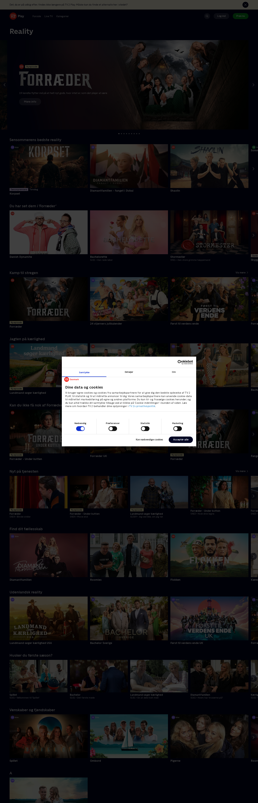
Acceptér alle (180, 439)
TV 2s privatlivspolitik (142, 406)
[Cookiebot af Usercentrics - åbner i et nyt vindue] (180, 362)
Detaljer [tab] (129, 372)
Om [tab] (174, 372)
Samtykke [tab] (84, 372)
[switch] (113, 428)
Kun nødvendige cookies (149, 439)
